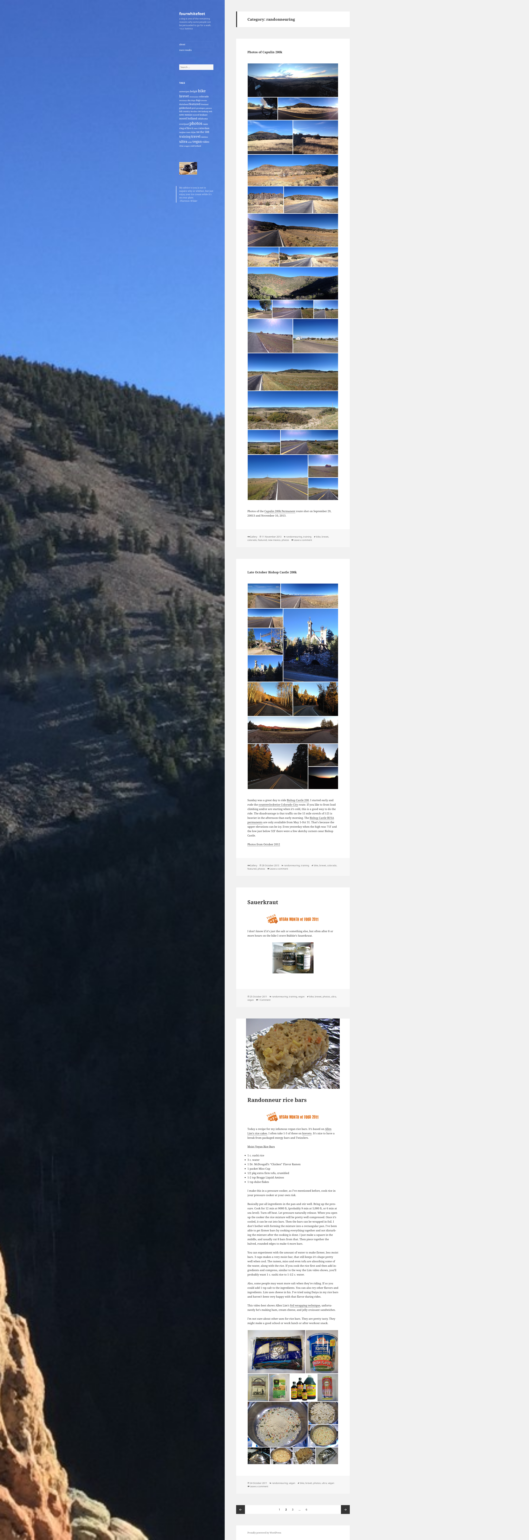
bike (202, 90)
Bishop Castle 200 (298, 800)
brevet (184, 96)
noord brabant (200, 114)
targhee (182, 132)
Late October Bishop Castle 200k (272, 572)
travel (195, 136)
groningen (200, 108)
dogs (198, 100)
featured (194, 104)
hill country (184, 111)
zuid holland (195, 146)
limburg (204, 111)
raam (205, 124)
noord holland (188, 118)
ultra (183, 141)
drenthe (204, 100)
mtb (210, 111)
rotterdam (203, 128)
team (188, 132)
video (205, 141)
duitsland (184, 104)
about (182, 44)
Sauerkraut (262, 902)
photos (195, 123)
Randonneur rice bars (277, 1099)
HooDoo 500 (196, 111)
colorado (204, 96)
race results (185, 50)
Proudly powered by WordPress (264, 1532)
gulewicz (209, 108)
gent (194, 108)
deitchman (183, 100)
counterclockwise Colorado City (278, 804)
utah (190, 142)
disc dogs (191, 100)
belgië (193, 91)
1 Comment (264, 999)
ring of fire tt (186, 128)
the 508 (204, 132)
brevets (307, 1133)
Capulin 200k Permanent (279, 511)
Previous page (240, 1509)
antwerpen (184, 91)
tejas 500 (195, 132)
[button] (292, 80)
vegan (197, 141)
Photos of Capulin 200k (264, 52)
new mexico (186, 114)
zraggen (187, 146)
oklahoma (203, 118)
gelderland (185, 107)
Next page (345, 1509)
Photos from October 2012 (263, 844)
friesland (204, 104)
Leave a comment (303, 540)
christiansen (193, 97)
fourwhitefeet (192, 13)
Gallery (253, 536)
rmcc (196, 128)
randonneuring (294, 536)
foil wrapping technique (305, 1305)
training (185, 136)
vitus (181, 146)
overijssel (184, 124)
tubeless (204, 137)
